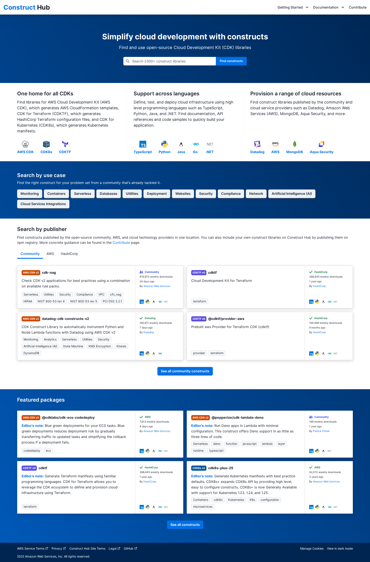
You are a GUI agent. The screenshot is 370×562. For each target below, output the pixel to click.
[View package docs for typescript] (142, 301)
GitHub (128, 548)
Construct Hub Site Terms (87, 548)
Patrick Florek (321, 431)
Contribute (358, 7)
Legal (112, 548)
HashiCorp (319, 286)
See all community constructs (185, 371)
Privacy (57, 548)
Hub (26, 7)
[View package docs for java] (154, 301)
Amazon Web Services (156, 286)
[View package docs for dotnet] (166, 301)
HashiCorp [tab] (69, 253)
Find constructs (231, 61)
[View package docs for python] (148, 301)
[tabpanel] (185, 324)
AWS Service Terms (30, 548)
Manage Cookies (312, 548)
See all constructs (185, 524)
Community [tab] (30, 253)
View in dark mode (340, 548)
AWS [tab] (50, 253)
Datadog (148, 332)
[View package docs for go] (160, 301)
